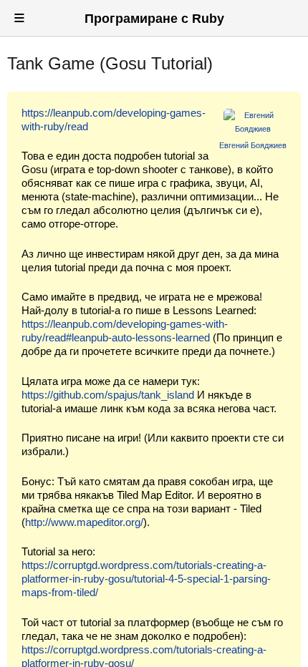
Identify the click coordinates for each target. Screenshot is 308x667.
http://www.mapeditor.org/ (84, 522)
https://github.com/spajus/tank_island (107, 395)
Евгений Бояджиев (253, 145)
